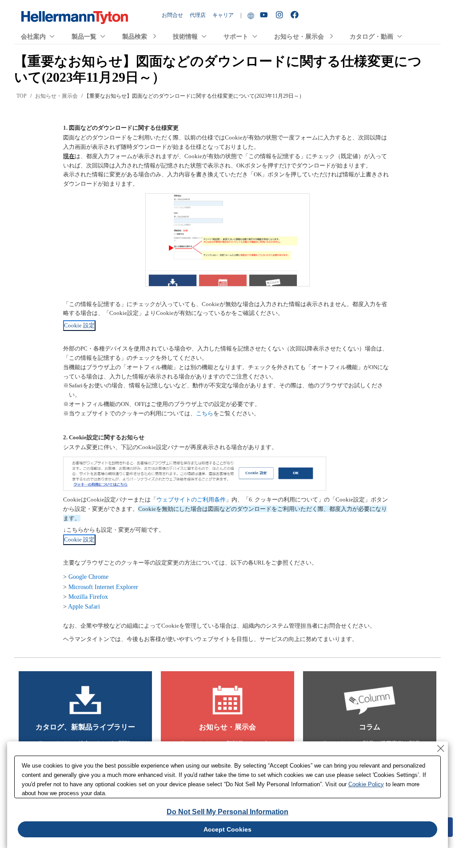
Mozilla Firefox (88, 596)
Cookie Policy (366, 784)
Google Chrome (88, 576)
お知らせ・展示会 (299, 36)
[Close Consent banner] (441, 748)
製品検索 (134, 36)
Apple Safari (84, 606)
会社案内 (33, 36)
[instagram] (280, 15)
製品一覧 (84, 36)
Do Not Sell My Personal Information (227, 812)
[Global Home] (250, 15)
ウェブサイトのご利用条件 (191, 499)
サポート (236, 36)
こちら (204, 413)
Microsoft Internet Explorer (103, 587)
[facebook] (296, 15)
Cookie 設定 (79, 325)
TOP (21, 96)
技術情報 (185, 36)
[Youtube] (265, 15)
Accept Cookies (227, 829)
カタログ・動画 (371, 36)
